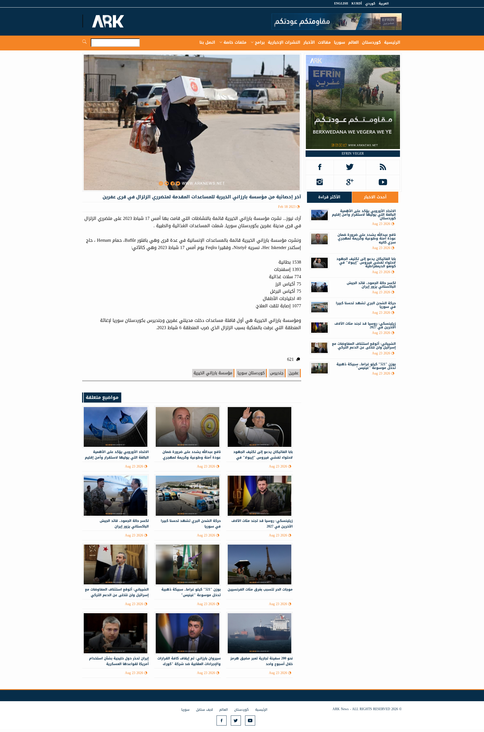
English (341, 3)
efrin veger (353, 153)
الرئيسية (392, 42)
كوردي (370, 3)
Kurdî (357, 3)
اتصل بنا (207, 42)
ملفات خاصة (235, 42)
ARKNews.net (109, 21)
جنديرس (276, 373)
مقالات (324, 42)
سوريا (339, 42)
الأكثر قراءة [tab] (329, 197)
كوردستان (371, 42)
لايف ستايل (204, 710)
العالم (353, 42)
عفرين (294, 373)
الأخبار (309, 42)
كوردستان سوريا (251, 373)
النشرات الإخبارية (284, 42)
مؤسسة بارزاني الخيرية (213, 373)
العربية (384, 3)
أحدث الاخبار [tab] (375, 197)
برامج (260, 42)
